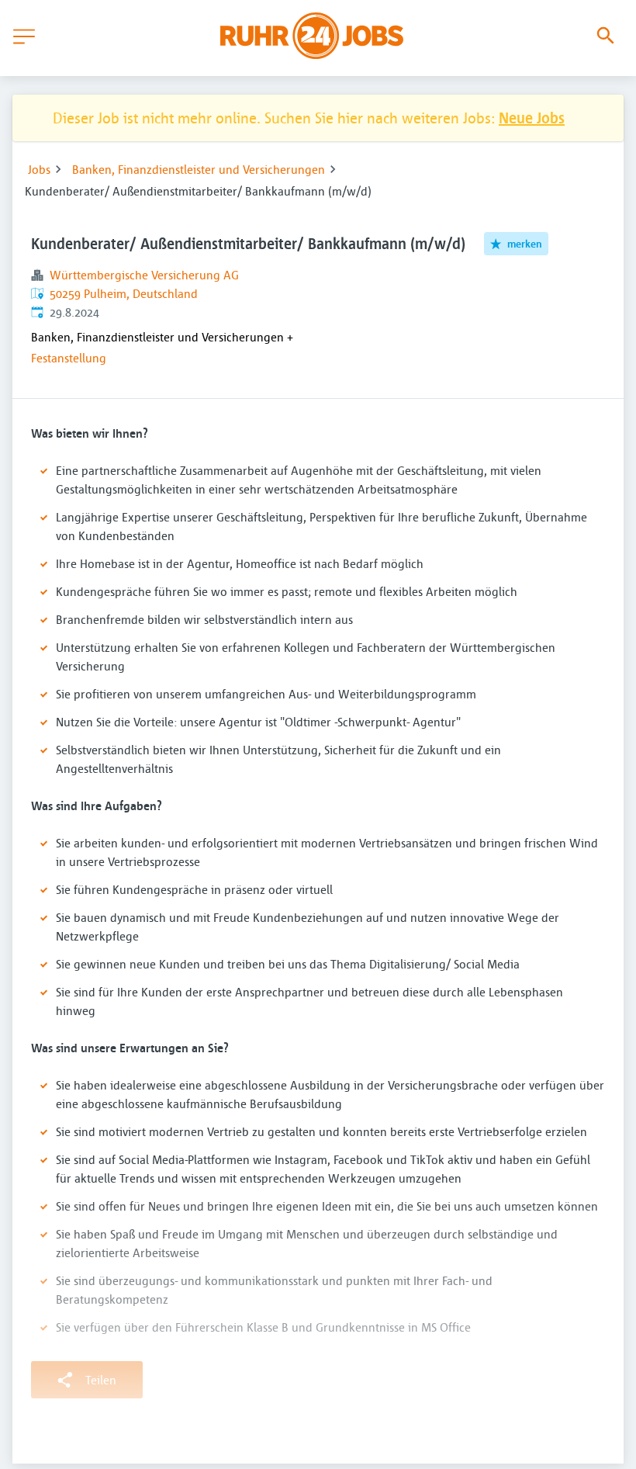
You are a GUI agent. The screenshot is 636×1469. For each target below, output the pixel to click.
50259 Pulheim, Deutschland (124, 293)
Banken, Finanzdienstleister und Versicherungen (198, 169)
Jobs (39, 169)
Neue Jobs (532, 117)
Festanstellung (68, 358)
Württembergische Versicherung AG (144, 274)
